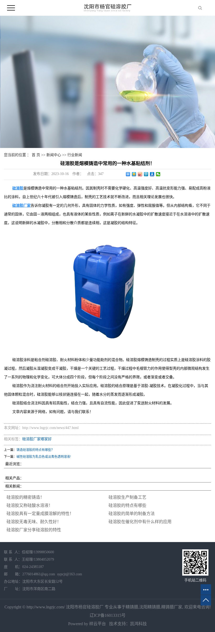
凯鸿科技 (138, 624)
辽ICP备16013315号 (108, 615)
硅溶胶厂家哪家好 (37, 439)
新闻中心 (53, 155)
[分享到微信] (158, 174)
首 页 (36, 155)
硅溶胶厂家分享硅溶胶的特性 (34, 530)
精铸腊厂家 (171, 607)
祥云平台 (97, 624)
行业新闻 (74, 155)
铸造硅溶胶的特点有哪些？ (35, 450)
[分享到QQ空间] (134, 174)
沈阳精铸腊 (149, 607)
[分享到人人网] (152, 174)
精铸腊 (132, 607)
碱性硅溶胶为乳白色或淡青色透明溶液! (44, 457)
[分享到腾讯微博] (146, 174)
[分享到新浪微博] (140, 174)
